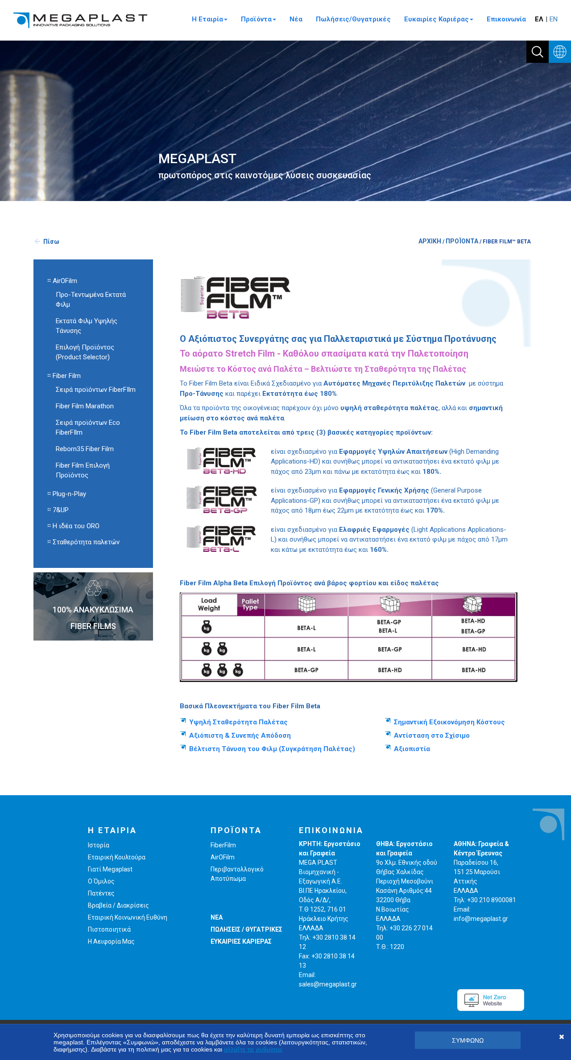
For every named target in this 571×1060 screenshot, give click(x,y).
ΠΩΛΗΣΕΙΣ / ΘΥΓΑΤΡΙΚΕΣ (246, 929)
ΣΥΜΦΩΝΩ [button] (468, 1040)
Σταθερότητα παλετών (86, 542)
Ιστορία (98, 845)
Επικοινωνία (506, 19)
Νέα (296, 19)
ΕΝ (554, 19)
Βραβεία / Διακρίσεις (118, 905)
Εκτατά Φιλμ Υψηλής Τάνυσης (86, 326)
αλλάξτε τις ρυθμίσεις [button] (253, 1049)
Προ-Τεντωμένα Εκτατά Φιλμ (91, 299)
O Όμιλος (101, 881)
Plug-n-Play (69, 494)
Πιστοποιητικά (109, 929)
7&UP (61, 510)
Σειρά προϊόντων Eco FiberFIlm (88, 427)
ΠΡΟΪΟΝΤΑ (462, 241)
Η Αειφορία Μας (111, 941)
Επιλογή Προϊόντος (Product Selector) (85, 352)
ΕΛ (539, 19)
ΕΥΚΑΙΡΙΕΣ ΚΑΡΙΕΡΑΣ (241, 941)
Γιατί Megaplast (110, 869)
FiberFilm (223, 845)
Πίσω (51, 241)
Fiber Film (67, 376)
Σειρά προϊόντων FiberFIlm (96, 390)
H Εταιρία (207, 19)
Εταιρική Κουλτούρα (116, 857)
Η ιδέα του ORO (76, 526)
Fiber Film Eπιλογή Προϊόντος (83, 470)
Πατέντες (101, 893)
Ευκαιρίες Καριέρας (436, 19)
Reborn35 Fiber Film (85, 449)
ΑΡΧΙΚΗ (429, 241)
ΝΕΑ (217, 917)
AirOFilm (65, 281)
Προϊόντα (256, 19)
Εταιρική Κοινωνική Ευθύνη (127, 917)
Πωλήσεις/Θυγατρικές (353, 19)
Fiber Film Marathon (85, 406)
